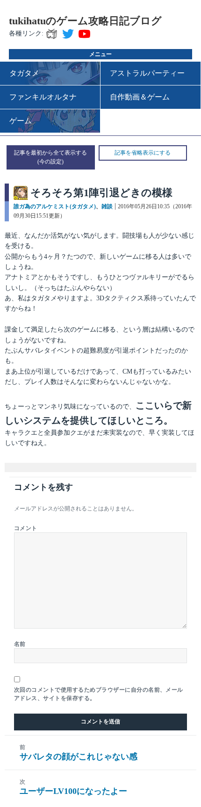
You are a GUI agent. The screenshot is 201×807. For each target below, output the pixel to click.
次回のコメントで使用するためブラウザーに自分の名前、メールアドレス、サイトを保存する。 (98, 694)
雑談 (107, 206)
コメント (25, 528)
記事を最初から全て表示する (50, 152)
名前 (20, 644)
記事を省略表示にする (143, 152)
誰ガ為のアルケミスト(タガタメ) (55, 206)
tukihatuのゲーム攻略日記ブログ (85, 21)
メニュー (100, 54)
